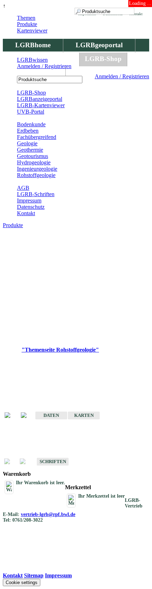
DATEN (51, 415)
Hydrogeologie (34, 162)
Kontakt (26, 213)
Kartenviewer (32, 31)
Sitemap (33, 575)
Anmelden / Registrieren (122, 76)
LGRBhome (33, 45)
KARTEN (84, 415)
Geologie (27, 143)
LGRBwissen (34, 72)
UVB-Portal (30, 112)
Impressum (29, 201)
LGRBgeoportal (99, 45)
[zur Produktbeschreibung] (11, 416)
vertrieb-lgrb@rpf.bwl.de (48, 514)
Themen (26, 18)
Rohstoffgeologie (36, 175)
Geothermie (30, 150)
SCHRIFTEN (53, 461)
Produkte (27, 24)
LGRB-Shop (103, 58)
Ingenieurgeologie (37, 169)
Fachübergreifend (36, 137)
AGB (23, 188)
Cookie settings (21, 582)
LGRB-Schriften (35, 194)
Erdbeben (28, 131)
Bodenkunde (31, 124)
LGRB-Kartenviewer (41, 105)
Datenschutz (31, 207)
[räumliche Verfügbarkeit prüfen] (27, 416)
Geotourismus (32, 156)
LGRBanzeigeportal (39, 99)
